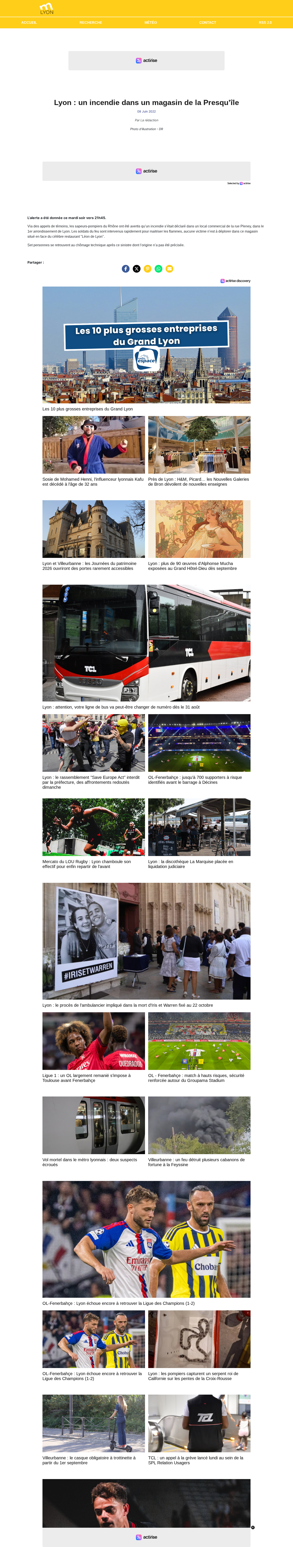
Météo (151, 22)
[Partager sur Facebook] (125, 271)
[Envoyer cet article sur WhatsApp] (157, 271)
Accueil (29, 22)
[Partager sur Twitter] (135, 271)
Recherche (91, 22)
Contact (207, 22)
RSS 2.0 (265, 22)
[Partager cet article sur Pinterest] (146, 271)
